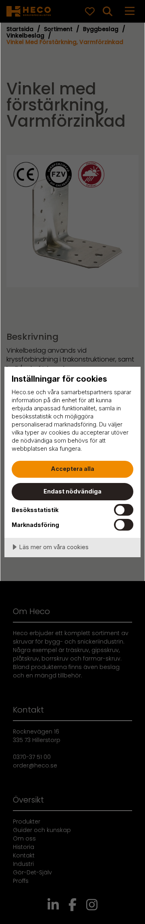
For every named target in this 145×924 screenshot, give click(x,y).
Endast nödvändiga (73, 491)
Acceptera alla (72, 468)
